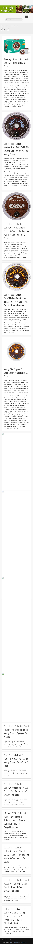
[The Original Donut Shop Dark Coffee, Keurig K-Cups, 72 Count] (16, 46)
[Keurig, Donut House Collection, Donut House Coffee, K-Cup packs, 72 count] (16, 559)
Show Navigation (26, 16)
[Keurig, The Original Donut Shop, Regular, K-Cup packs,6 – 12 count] (16, 645)
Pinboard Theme (13, 942)
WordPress (24, 942)
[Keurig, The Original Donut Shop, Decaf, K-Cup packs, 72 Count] (16, 351)
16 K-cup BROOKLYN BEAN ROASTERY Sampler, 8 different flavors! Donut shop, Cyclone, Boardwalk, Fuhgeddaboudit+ (16, 820)
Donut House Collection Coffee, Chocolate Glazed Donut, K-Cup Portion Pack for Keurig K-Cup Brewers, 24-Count (16, 854)
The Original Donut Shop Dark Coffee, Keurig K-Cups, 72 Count (16, 63)
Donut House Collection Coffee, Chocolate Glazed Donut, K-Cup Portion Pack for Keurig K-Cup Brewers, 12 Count (16, 231)
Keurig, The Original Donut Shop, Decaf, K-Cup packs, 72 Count (16, 373)
